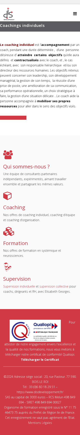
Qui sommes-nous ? (26, 166)
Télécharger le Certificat (40, 360)
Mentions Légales (40, 423)
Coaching (14, 207)
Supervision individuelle (19, 286)
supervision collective (53, 286)
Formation (15, 243)
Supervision (17, 278)
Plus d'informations (13, 118)
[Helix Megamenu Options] (75, 13)
